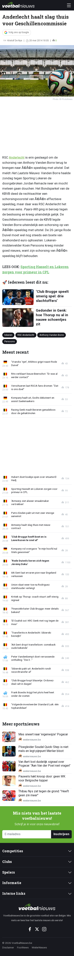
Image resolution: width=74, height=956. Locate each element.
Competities (12, 851)
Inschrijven (61, 834)
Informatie (11, 883)
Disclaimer (8, 947)
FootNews (23, 947)
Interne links (13, 893)
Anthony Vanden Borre (51, 335)
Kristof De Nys (14, 40)
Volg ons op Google (19, 32)
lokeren (8, 335)
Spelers (8, 872)
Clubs (7, 861)
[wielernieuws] (37, 907)
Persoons (9, 341)
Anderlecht (16, 157)
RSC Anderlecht (25, 335)
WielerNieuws (39, 947)
